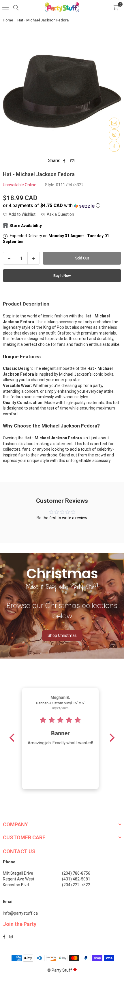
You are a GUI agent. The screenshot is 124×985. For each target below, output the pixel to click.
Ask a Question (60, 214)
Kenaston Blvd (16, 884)
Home (8, 20)
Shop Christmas (62, 635)
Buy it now (62, 275)
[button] (115, 7)
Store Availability (26, 225)
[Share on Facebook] (64, 161)
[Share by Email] (72, 161)
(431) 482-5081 (76, 879)
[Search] (16, 7)
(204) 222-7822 (76, 884)
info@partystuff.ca (20, 913)
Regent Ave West (18, 879)
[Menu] (5, 7)
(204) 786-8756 (76, 873)
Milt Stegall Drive (18, 873)
